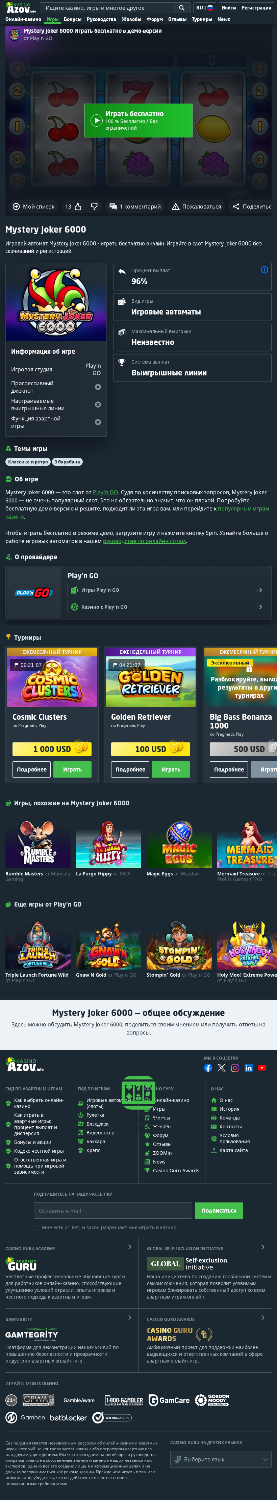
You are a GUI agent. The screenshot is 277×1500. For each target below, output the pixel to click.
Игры (52, 19)
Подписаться (219, 1210)
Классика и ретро (28, 462)
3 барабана (67, 462)
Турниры (202, 19)
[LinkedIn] (249, 1068)
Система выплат (150, 361)
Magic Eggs (173, 873)
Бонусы (72, 19)
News (224, 19)
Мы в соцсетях (221, 1058)
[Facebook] (208, 1068)
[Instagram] (235, 1068)
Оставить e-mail (54, 1205)
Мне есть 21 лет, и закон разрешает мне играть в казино (109, 1227)
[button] (264, 271)
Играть (72, 769)
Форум (155, 19)
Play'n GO (105, 492)
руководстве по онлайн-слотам (144, 541)
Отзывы (177, 19)
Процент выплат (150, 270)
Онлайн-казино (23, 19)
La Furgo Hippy (103, 873)
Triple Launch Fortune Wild (37, 977)
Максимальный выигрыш (161, 331)
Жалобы (131, 19)
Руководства (101, 19)
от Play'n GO (38, 38)
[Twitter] (222, 1068)
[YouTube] (262, 1068)
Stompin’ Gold (178, 975)
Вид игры (142, 301)
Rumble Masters (37, 876)
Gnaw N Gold (106, 975)
